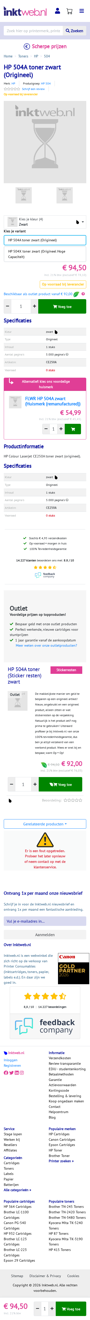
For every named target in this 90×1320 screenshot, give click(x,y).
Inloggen (11, 1060)
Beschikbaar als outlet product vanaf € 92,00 (39, 294)
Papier (9, 1179)
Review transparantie (65, 1063)
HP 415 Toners (60, 1249)
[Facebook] (6, 1073)
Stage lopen (13, 1134)
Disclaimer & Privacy (45, 1276)
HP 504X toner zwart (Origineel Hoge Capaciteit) (36, 254)
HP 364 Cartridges (18, 1206)
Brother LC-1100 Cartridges (16, 1215)
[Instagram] (22, 1073)
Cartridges (12, 1163)
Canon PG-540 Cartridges (15, 1226)
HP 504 (46, 83)
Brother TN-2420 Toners (67, 1212)
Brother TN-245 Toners (66, 1206)
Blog (52, 1117)
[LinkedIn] (17, 1073)
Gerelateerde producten (43, 823)
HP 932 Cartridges (18, 1233)
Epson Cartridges (62, 1145)
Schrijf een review (33, 89)
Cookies (73, 1276)
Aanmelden (45, 934)
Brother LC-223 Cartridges (15, 1252)
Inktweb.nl (16, 1053)
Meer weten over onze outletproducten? (46, 645)
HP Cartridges (59, 1134)
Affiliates (10, 1150)
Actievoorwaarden (62, 1085)
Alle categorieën (17, 1190)
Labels (9, 1173)
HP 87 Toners (58, 1233)
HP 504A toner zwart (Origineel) (32, 240)
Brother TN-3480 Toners (67, 1217)
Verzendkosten (60, 1058)
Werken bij (12, 1139)
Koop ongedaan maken (66, 1101)
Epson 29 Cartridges (19, 1260)
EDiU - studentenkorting (67, 1069)
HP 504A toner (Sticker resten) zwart (25, 675)
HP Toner (55, 1150)
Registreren (12, 1065)
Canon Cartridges (62, 1139)
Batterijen (11, 1184)
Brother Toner (59, 1155)
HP (13, 83)
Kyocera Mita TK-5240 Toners (66, 1226)
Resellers (10, 1145)
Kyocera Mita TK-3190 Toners (66, 1242)
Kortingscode (59, 1090)
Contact (54, 1106)
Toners (9, 1168)
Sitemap (17, 1276)
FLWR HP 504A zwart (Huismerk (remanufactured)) (52, 401)
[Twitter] (11, 1073)
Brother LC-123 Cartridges (15, 1242)
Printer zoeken (60, 1161)
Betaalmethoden (61, 1074)
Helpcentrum (58, 1112)
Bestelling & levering (65, 1096)
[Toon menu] (81, 11)
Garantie (55, 1079)
